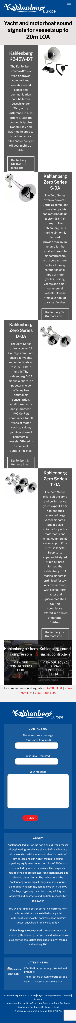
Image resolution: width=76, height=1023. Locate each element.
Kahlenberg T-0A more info (54, 634)
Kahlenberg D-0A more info (20, 462)
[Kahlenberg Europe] (30, 12)
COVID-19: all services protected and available (45, 970)
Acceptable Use (53, 995)
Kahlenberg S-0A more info (54, 314)
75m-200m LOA (45, 693)
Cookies (67, 995)
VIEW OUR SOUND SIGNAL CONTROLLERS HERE (55, 668)
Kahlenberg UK (38, 944)
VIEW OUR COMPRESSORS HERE (21, 666)
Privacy (38, 999)
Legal (40, 995)
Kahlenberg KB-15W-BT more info (19, 164)
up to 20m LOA (53, 688)
